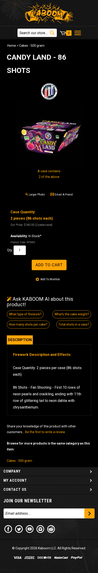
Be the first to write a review (45, 432)
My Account (15, 480)
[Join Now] (89, 513)
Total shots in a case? (73, 324)
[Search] (52, 33)
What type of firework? (25, 314)
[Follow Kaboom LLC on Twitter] (19, 528)
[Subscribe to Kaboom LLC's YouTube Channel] (30, 528)
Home (11, 45)
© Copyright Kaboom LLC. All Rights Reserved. (49, 548)
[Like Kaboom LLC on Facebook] (8, 528)
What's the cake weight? (71, 314)
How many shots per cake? (28, 324)
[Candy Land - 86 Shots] (49, 134)
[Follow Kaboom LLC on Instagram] (41, 528)
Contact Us (14, 489)
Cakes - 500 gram (31, 45)
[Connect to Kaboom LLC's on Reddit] (51, 528)
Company (12, 471)
